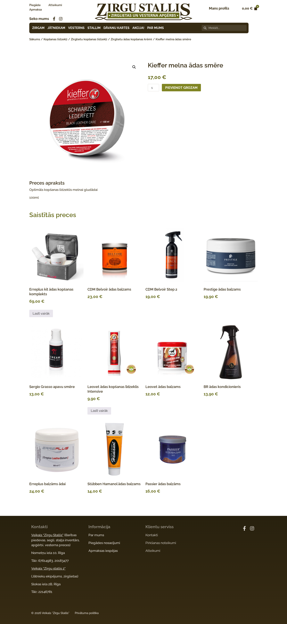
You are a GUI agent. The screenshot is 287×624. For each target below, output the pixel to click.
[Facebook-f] (54, 19)
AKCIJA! (138, 28)
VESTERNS (76, 28)
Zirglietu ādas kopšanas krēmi (131, 39)
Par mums (96, 535)
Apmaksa (35, 9)
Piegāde (35, 5)
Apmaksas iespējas (103, 551)
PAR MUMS (155, 28)
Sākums (34, 39)
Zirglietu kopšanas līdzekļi (89, 39)
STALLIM (94, 28)
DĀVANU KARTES (116, 28)
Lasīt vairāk (41, 313)
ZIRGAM (38, 28)
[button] (134, 67)
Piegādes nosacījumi (104, 543)
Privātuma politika (87, 613)
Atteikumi (55, 5)
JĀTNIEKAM (56, 28)
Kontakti (151, 535)
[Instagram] (61, 19)
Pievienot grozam (181, 88)
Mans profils (219, 8)
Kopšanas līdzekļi (55, 39)
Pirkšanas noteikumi (160, 543)
